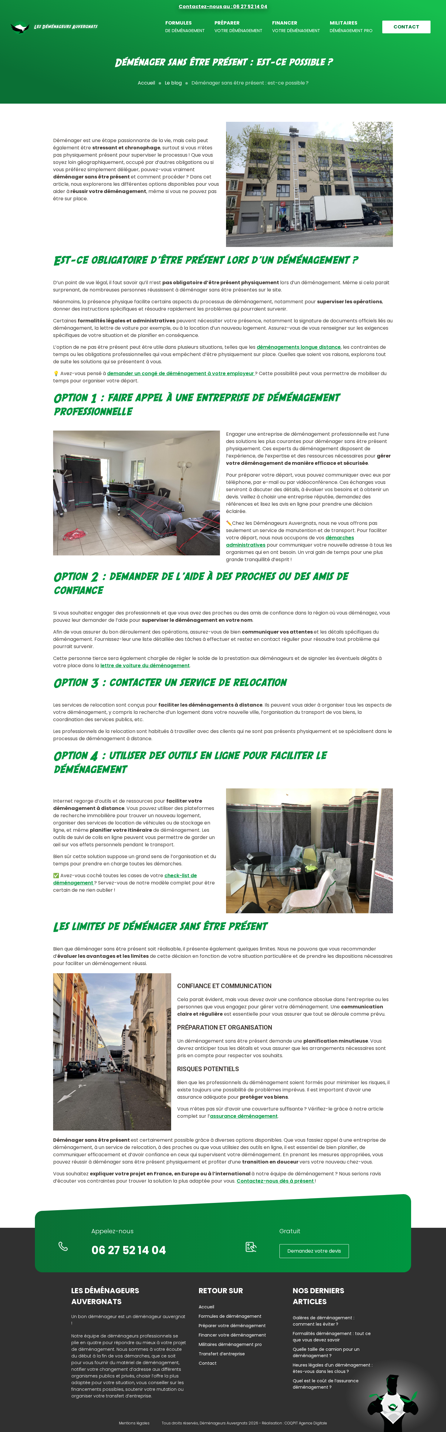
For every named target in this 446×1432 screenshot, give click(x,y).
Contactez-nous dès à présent (276, 1180)
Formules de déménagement (230, 1316)
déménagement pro (351, 26)
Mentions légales (134, 1423)
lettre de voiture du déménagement (145, 665)
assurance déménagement (244, 1116)
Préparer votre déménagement (232, 1326)
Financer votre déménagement (232, 1335)
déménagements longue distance (299, 347)
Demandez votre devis (314, 1250)
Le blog (173, 82)
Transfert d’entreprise (222, 1354)
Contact (406, 26)
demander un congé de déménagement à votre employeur (181, 373)
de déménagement (185, 26)
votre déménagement (238, 26)
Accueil (146, 82)
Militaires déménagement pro (230, 1344)
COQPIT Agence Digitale (306, 1423)
